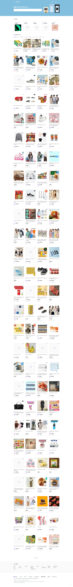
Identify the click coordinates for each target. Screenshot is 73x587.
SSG (43, 37)
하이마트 (37, 566)
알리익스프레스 (44, 567)
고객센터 (25, 576)
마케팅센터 (48, 576)
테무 (42, 566)
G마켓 (33, 37)
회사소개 (21, 576)
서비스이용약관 (30, 576)
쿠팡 (18, 37)
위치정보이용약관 (36, 576)
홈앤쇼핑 (32, 567)
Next (59, 26)
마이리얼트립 (55, 566)
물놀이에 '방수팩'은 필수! (21, 7)
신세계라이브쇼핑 (33, 568)
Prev (13, 26)
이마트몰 (22, 37)
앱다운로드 (16, 576)
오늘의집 (40, 37)
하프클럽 (30, 37)
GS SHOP (26, 37)
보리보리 (49, 567)
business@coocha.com (41, 581)
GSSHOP (32, 566)
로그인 (52, 1)
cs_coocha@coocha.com (31, 581)
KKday (54, 567)
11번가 (15, 37)
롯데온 (37, 37)
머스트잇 (26, 566)
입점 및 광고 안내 (54, 576)
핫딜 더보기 (36, 557)
